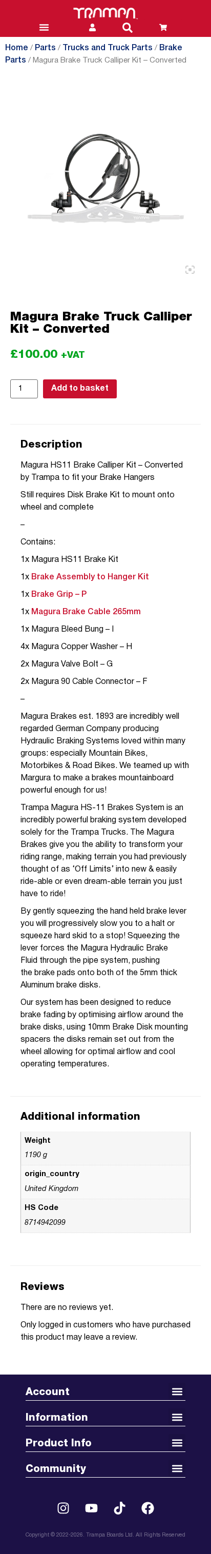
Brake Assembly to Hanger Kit (90, 577)
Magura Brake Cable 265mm (86, 612)
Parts (45, 48)
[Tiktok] (120, 1508)
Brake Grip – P (59, 594)
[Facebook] (148, 1508)
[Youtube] (91, 1508)
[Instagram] (63, 1508)
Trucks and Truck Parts (107, 48)
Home (16, 48)
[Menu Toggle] (44, 27)
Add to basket (80, 388)
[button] (127, 27)
